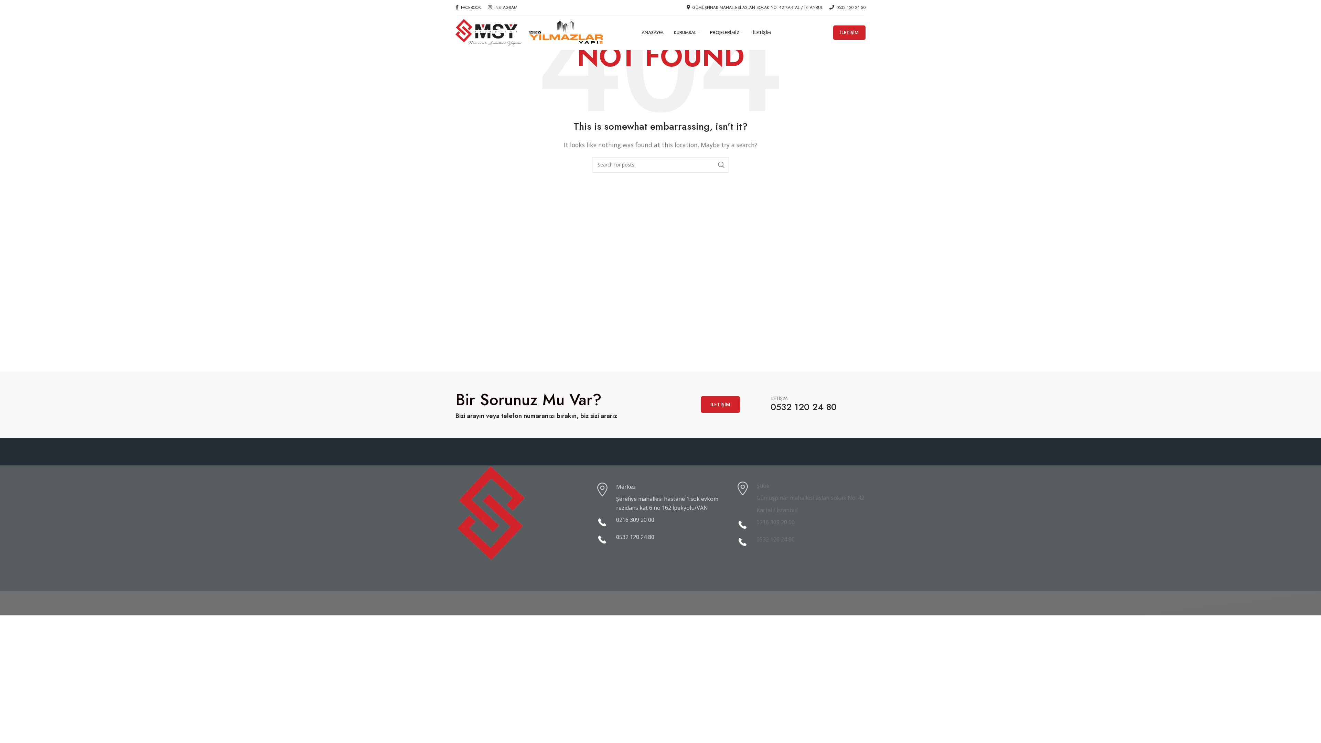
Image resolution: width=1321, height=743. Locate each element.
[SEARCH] (721, 165)
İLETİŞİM (849, 32)
